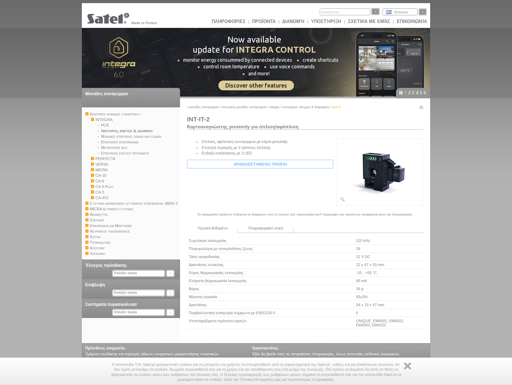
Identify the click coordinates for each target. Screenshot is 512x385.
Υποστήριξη (326, 21)
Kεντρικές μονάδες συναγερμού (244, 107)
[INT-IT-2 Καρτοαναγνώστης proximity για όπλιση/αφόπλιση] (379, 200)
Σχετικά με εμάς (369, 21)
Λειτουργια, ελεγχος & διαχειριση (306, 107)
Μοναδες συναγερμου (106, 93)
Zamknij (407, 366)
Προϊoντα (264, 21)
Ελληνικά (401, 12)
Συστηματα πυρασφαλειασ (111, 304)
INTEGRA (274, 107)
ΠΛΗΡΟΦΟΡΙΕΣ (229, 21)
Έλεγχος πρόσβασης (106, 265)
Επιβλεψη (95, 284)
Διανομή (293, 21)
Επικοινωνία (412, 21)
